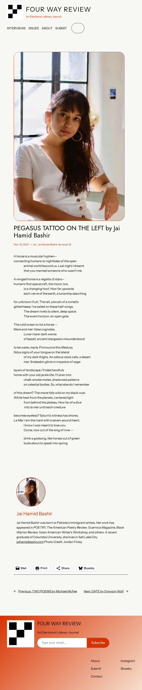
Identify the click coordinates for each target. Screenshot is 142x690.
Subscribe (98, 642)
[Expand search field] (77, 28)
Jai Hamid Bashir (48, 244)
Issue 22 (66, 244)
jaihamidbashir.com (30, 542)
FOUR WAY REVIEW (58, 9)
